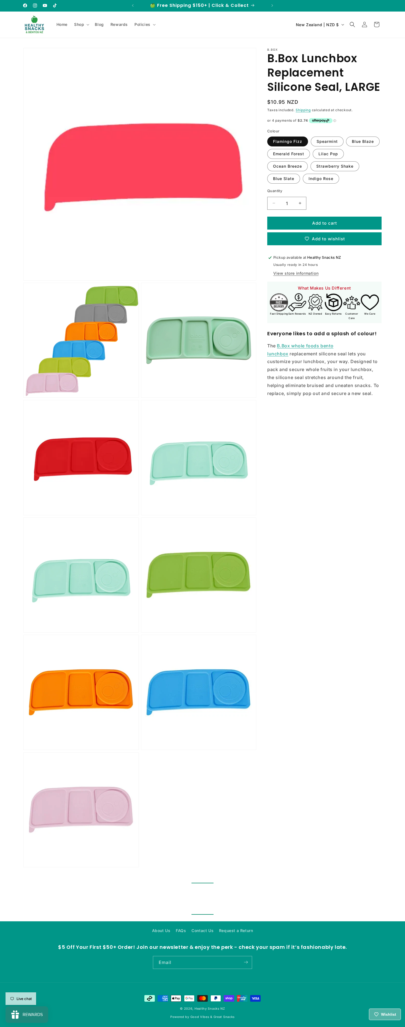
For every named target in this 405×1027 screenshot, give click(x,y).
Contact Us (202, 930)
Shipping (303, 110)
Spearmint (327, 141)
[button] (81, 24)
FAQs (181, 930)
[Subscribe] (246, 962)
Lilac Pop (328, 153)
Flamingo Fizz (287, 141)
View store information (295, 273)
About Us (161, 930)
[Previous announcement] (133, 5)
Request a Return (236, 930)
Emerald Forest (288, 153)
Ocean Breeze (287, 166)
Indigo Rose (321, 178)
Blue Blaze (363, 141)
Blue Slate (283, 178)
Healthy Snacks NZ (210, 1008)
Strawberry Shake (334, 166)
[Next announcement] (272, 5)
